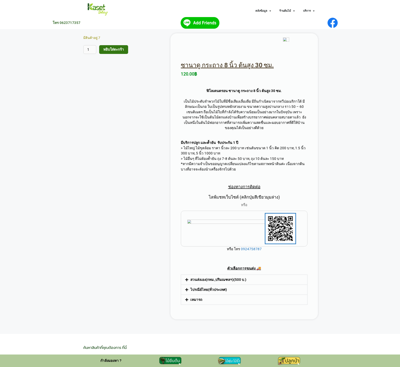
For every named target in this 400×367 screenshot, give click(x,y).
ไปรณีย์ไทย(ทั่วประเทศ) (208, 289)
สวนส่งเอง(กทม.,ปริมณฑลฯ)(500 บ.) (218, 279)
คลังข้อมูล (261, 10)
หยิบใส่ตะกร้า (113, 49)
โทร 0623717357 (66, 23)
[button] (244, 280)
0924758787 (251, 249)
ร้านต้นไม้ (285, 10)
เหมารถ (196, 299)
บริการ (307, 10)
